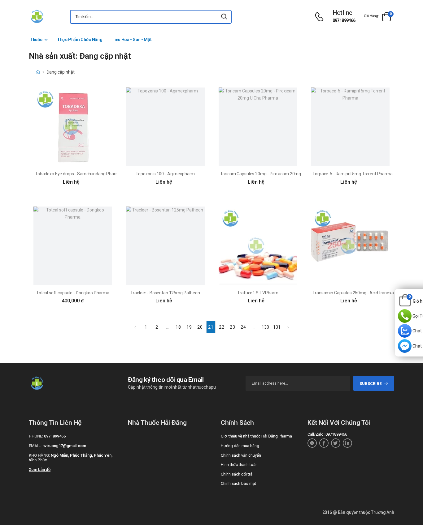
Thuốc (36, 39)
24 (243, 327)
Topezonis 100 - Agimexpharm (165, 173)
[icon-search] (224, 17)
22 (221, 327)
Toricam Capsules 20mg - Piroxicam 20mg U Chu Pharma (275, 173)
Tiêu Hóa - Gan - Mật (131, 39)
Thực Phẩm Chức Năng (79, 39)
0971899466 (344, 20)
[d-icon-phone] (321, 17)
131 (277, 327)
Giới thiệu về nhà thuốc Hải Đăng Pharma (256, 436)
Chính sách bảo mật (238, 483)
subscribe (371, 383)
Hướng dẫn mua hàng (240, 445)
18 (178, 327)
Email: (35, 445)
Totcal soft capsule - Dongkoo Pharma (72, 292)
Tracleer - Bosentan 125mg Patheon (165, 292)
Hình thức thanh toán (239, 464)
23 (232, 327)
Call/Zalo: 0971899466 (327, 434)
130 (265, 327)
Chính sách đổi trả (236, 474)
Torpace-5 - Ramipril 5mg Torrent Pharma (352, 173)
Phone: (36, 436)
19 (188, 327)
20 (199, 327)
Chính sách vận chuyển (241, 455)
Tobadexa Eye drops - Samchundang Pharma (78, 173)
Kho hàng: (39, 455)
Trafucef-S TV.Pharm (257, 292)
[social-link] (312, 443)
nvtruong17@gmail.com (64, 445)
